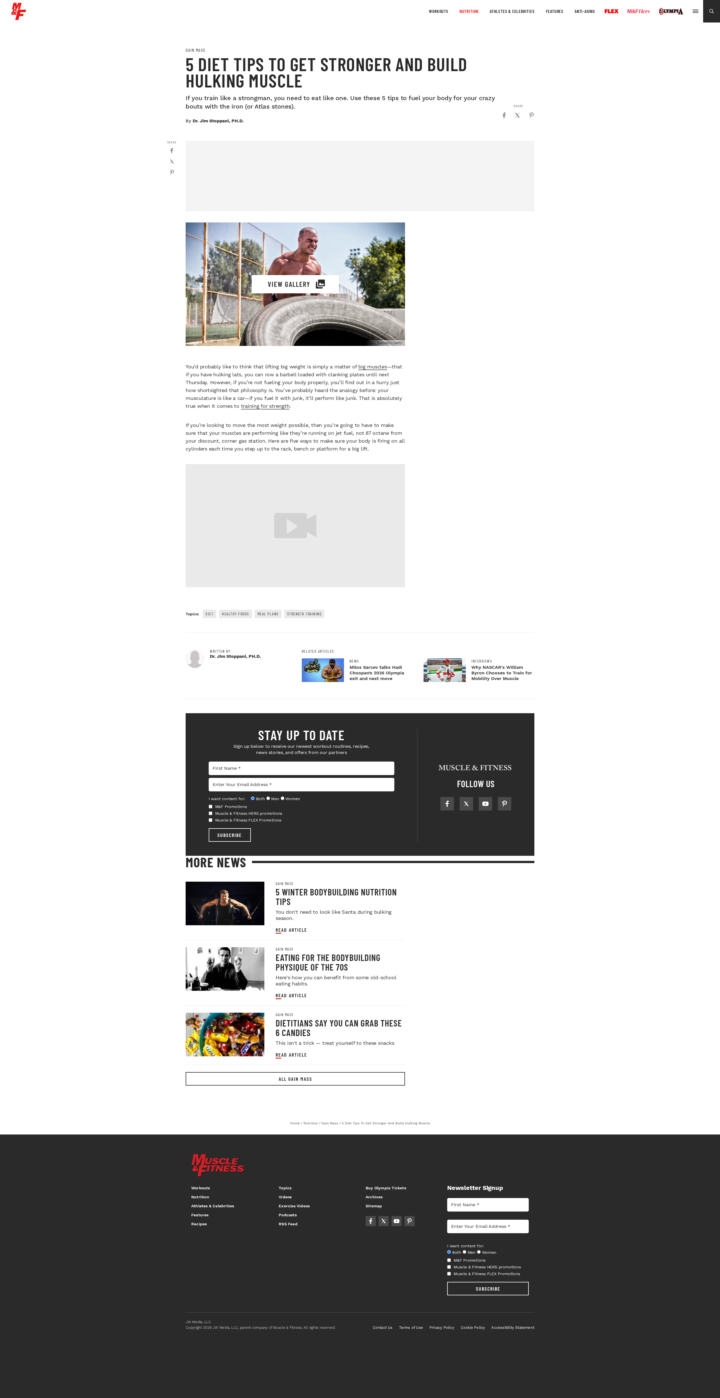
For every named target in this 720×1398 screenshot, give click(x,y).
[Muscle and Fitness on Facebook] (447, 804)
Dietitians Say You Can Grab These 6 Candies (339, 1027)
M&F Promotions (231, 806)
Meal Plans (268, 613)
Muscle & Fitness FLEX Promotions (248, 820)
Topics (285, 1188)
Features (554, 11)
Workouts (438, 11)
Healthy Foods (235, 613)
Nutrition (469, 11)
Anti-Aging (585, 11)
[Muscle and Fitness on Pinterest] (504, 804)
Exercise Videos (294, 1206)
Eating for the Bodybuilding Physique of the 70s (328, 962)
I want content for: (227, 798)
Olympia (671, 11)
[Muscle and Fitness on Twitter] (466, 804)
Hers (638, 11)
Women (292, 798)
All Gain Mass (295, 1079)
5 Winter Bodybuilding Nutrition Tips (336, 896)
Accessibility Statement (512, 1327)
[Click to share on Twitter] (517, 115)
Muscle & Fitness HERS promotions (248, 813)
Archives (374, 1197)
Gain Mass (196, 50)
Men (275, 798)
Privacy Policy (441, 1327)
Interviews (481, 661)
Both (260, 798)
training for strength (265, 406)
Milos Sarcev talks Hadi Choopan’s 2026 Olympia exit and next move (377, 673)
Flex (611, 11)
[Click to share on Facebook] (504, 115)
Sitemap (374, 1206)
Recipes (199, 1224)
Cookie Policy (473, 1327)
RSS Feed (288, 1224)
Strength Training (304, 613)
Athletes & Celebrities (512, 11)
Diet (209, 613)
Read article (291, 930)
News (354, 661)
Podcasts (288, 1215)
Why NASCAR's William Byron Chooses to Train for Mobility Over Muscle (501, 673)
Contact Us (383, 1327)
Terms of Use (411, 1327)
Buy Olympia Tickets (386, 1188)
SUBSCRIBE (229, 835)
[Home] (18, 17)
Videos (285, 1197)
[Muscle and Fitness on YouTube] (485, 804)
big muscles (372, 367)
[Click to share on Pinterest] (531, 115)
